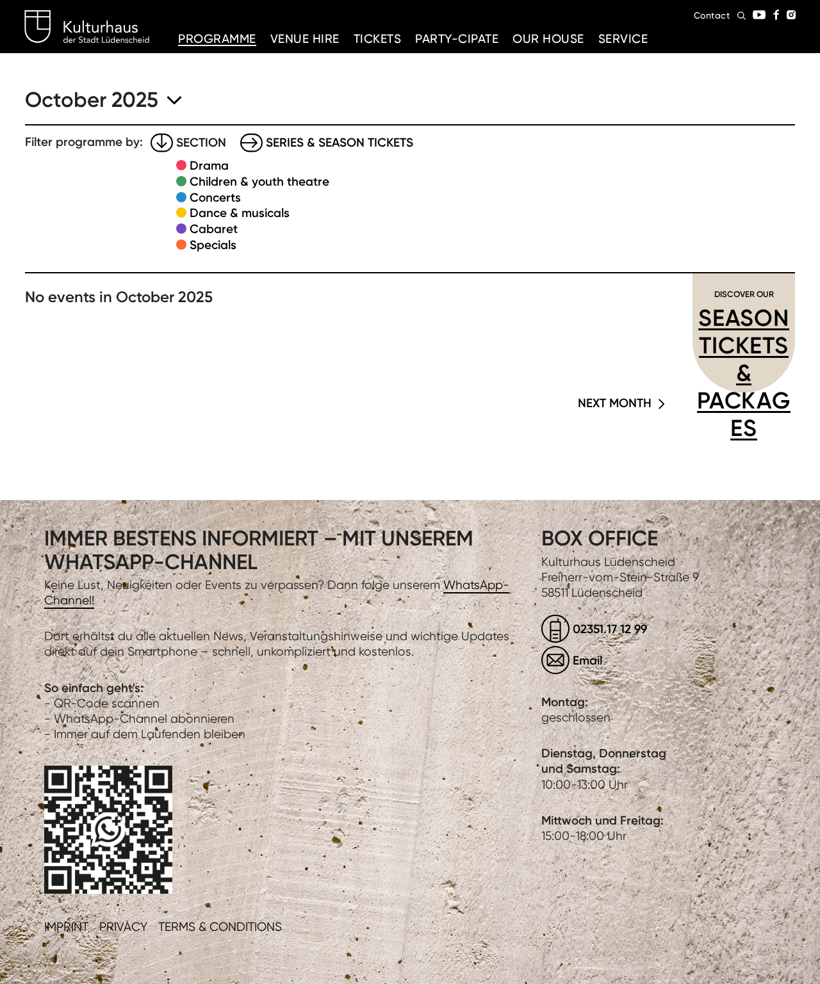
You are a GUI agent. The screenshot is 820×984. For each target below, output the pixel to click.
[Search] (741, 16)
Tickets (378, 38)
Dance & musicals (240, 213)
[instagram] (791, 14)
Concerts (215, 197)
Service (623, 38)
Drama (209, 165)
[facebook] (776, 15)
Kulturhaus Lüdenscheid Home (86, 27)
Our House (548, 38)
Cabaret (214, 229)
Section (201, 142)
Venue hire (305, 38)
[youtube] (759, 14)
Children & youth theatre (259, 181)
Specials (213, 245)
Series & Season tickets (339, 142)
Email (587, 660)
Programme (217, 38)
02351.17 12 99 (610, 629)
